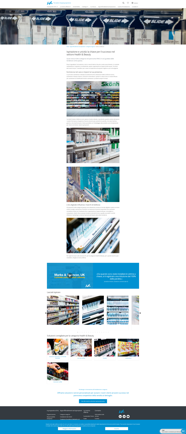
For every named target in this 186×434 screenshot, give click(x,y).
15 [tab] (108, 332)
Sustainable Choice (88, 416)
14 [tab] (106, 332)
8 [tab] (93, 332)
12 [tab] (101, 332)
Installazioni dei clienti (66, 417)
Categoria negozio (90, 46)
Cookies (97, 418)
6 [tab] (88, 332)
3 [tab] (82, 332)
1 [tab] (77, 332)
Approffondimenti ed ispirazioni (107, 6)
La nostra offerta (64, 6)
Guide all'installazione (124, 6)
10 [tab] (97, 332)
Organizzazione (51, 414)
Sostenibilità (76, 6)
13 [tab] (104, 332)
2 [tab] (80, 332)
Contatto (134, 6)
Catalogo (84, 6)
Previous (46, 313)
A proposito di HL (51, 6)
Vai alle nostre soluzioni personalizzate (93, 401)
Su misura (93, 6)
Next (140, 313)
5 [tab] (86, 332)
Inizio (68, 46)
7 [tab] (91, 332)
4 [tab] (84, 332)
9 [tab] (95, 332)
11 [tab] (99, 332)
